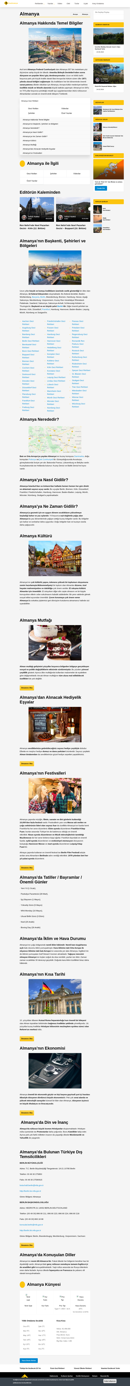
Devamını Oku (26, 688)
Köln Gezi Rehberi (55, 367)
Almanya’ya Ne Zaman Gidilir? (35, 136)
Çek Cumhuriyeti (46, 459)
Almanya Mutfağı (29, 145)
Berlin (42, 297)
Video (59, 4)
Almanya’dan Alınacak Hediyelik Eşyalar (39, 149)
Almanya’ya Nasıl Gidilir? (33, 132)
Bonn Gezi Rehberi (30, 351)
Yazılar (50, 4)
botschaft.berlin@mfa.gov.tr (31, 1185)
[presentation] (20, 209)
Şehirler (31, 113)
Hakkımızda (54, 1376)
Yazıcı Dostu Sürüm (29, 1360)
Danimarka (79, 456)
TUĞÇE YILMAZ (33, 216)
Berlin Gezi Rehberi (30, 341)
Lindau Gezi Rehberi (56, 381)
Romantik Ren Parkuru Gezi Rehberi (78, 344)
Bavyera (35, 297)
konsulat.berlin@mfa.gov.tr (31, 1225)
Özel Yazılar (66, 113)
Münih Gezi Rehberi (55, 398)
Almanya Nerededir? (31, 128)
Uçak (86, 4)
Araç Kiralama (98, 4)
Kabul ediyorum (110, 1381)
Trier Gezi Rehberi (80, 387)
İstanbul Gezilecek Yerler (110, 1368)
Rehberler (39, 4)
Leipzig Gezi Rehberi (56, 377)
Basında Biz (104, 1376)
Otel (68, 4)
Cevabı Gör (101, 188)
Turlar (76, 4)
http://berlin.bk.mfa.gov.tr (30, 1230)
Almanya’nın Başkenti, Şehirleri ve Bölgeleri (40, 124)
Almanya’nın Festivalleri (32, 153)
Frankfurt (46, 309)
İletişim (94, 1376)
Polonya (32, 459)
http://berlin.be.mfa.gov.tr (30, 1191)
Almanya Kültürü (29, 141)
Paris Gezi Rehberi (57, 1368)
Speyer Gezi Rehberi (81, 370)
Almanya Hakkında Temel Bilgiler (36, 120)
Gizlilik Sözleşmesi (82, 1376)
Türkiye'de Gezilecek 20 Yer (30, 1368)
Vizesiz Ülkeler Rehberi (83, 1368)
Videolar (65, 108)
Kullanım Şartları (67, 1376)
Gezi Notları (33, 108)
